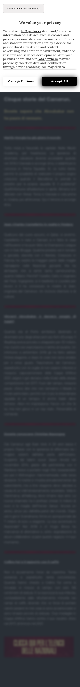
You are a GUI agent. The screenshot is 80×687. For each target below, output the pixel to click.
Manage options (20, 81)
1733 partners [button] (31, 31)
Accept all (59, 81)
